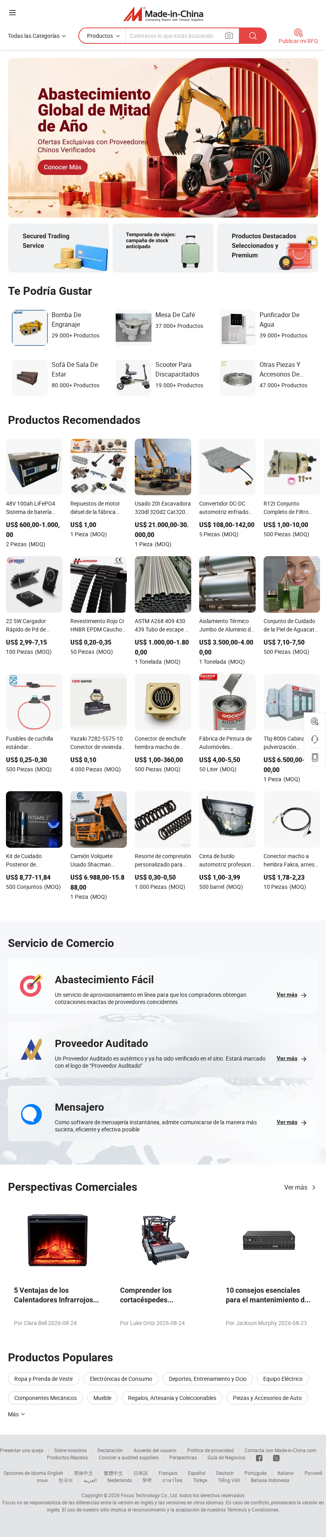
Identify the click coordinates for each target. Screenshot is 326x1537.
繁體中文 (113, 1473)
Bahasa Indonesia (270, 1480)
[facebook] (259, 1457)
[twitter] (276, 1457)
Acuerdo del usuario (155, 1450)
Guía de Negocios (226, 1457)
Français (168, 1473)
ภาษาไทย (172, 1480)
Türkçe (200, 1480)
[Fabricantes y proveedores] (163, 14)
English (55, 1473)
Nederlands (119, 1480)
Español (197, 1473)
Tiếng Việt (229, 1480)
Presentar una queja (21, 1450)
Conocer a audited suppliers (129, 1457)
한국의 (65, 1480)
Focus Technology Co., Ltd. (149, 1495)
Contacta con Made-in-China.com (280, 1450)
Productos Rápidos (67, 1457)
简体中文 (83, 1473)
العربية (90, 1480)
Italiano (285, 1473)
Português (255, 1473)
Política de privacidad (210, 1450)
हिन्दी (147, 1480)
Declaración (110, 1450)
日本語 (141, 1473)
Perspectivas (183, 1457)
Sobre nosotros (70, 1450)
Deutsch (225, 1473)
